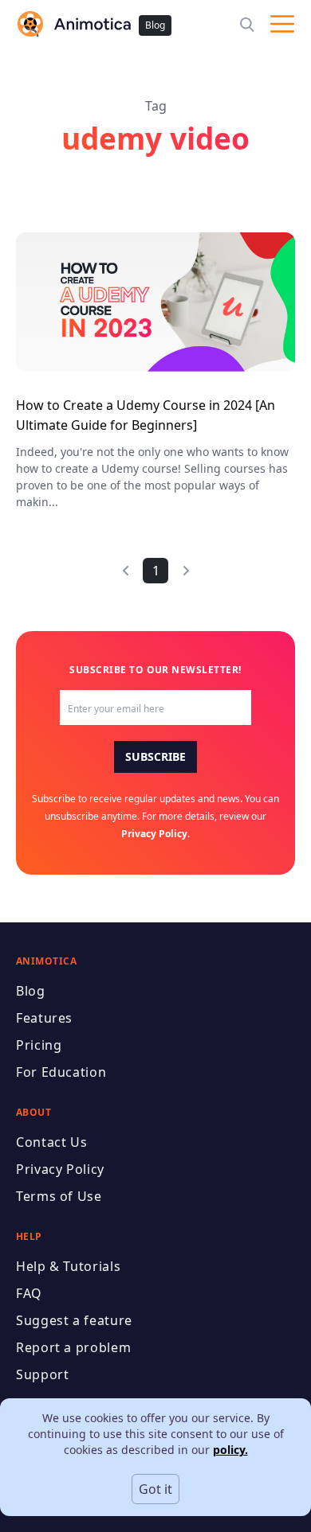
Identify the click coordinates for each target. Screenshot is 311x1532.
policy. (230, 1449)
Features (44, 1018)
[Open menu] (282, 24)
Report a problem (73, 1347)
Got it (155, 1489)
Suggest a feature (74, 1320)
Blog (155, 25)
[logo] (73, 24)
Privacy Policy (154, 833)
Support (42, 1374)
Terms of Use (59, 1196)
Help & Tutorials (68, 1266)
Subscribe (155, 756)
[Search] (247, 24)
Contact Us (51, 1142)
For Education (61, 1072)
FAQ (29, 1293)
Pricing (38, 1045)
